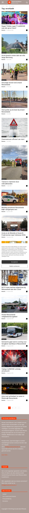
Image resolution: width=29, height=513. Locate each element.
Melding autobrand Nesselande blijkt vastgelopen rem (13, 208)
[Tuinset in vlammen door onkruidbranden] (14, 162)
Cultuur (3, 366)
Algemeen (4, 23)
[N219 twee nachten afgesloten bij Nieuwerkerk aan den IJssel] (14, 276)
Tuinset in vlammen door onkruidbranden (10, 183)
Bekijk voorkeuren (15, 266)
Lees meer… (5, 455)
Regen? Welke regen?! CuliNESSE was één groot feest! (13, 27)
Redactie (3, 30)
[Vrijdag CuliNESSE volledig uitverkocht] (14, 358)
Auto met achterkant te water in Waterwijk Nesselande (13, 397)
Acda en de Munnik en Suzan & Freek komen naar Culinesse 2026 (14, 234)
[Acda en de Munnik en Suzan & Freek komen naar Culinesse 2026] (14, 223)
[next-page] (19, 408)
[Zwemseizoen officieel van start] (14, 127)
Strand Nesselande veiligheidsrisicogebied (9, 316)
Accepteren (14, 262)
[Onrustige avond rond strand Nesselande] (14, 72)
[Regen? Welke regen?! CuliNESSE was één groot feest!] (14, 17)
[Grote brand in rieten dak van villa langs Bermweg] (14, 44)
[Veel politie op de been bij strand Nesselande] (14, 99)
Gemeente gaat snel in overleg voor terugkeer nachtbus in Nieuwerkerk (14, 343)
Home (3, 6)
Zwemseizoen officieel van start (13, 139)
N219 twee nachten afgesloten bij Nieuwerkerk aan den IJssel (14, 288)
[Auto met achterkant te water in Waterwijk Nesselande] (14, 385)
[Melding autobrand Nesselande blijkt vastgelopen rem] (14, 198)
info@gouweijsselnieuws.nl (12, 447)
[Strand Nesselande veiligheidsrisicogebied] (14, 304)
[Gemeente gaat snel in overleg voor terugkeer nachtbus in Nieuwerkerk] (14, 331)
